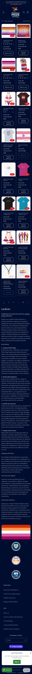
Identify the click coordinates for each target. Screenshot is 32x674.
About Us (6, 613)
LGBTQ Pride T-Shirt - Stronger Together (8, 145)
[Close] (30, 653)
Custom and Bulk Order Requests (13, 617)
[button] (4, 12)
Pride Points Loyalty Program (12, 594)
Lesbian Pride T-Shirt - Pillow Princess (23, 213)
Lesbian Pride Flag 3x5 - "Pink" (8, 75)
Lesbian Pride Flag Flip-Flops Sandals (22, 247)
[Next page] (28, 302)
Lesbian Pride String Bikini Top (8, 247)
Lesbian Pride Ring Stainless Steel (23, 281)
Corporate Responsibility (11, 625)
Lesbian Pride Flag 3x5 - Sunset (8, 41)
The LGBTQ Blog (8, 621)
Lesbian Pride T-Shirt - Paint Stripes (23, 109)
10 (23, 302)
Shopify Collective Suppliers (12, 629)
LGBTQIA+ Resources (9, 598)
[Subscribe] (25, 640)
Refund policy (26, 667)
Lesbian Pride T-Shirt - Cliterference (8, 213)
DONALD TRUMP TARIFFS (11, 602)
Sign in (17, 662)
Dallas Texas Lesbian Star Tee (8, 179)
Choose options (23, 53)
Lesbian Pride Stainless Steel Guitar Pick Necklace (8, 282)
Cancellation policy (22, 672)
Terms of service (16, 670)
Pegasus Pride (9, 667)
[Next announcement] (29, 3)
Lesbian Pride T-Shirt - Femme (23, 179)
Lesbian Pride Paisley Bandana (22, 41)
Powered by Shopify (17, 667)
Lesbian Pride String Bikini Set (8, 109)
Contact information (11, 672)
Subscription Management (11, 590)
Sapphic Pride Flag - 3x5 (23, 145)
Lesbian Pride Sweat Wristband (23, 75)
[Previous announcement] (3, 3)
